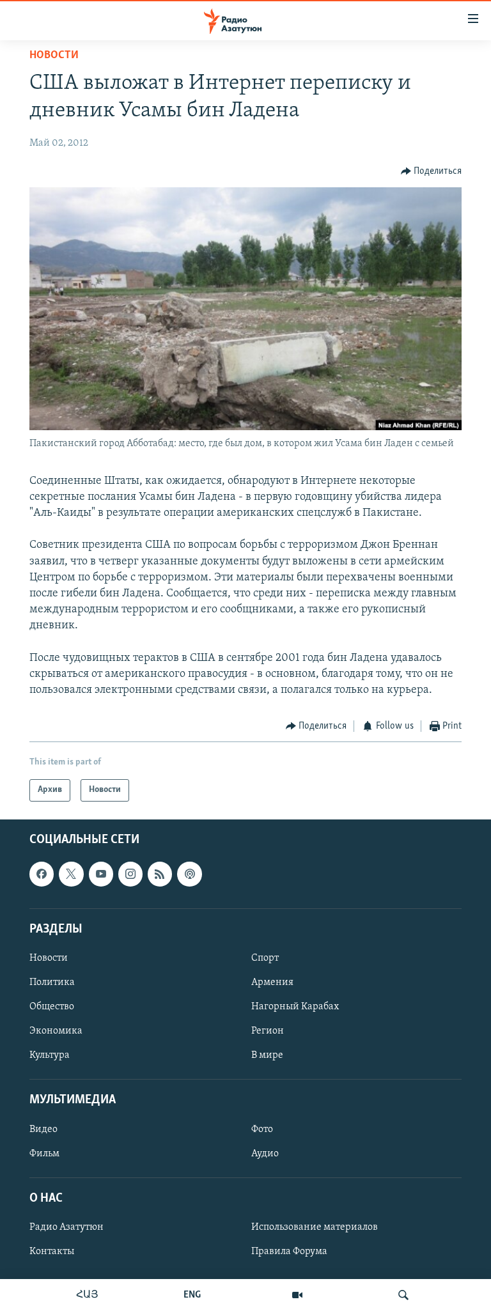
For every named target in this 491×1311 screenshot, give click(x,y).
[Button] (431, 171)
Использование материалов (314, 1227)
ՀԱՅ (87, 1295)
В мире (267, 1055)
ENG (192, 1295)
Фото (262, 1129)
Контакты (51, 1251)
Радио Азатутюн (66, 1227)
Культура (49, 1055)
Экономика (55, 1031)
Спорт (265, 958)
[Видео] (297, 1295)
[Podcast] (189, 874)
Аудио (265, 1153)
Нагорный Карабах (295, 1007)
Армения (272, 982)
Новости (54, 55)
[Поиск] (403, 1295)
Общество (51, 1007)
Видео (43, 1129)
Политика (52, 982)
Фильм (44, 1153)
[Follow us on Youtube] (101, 874)
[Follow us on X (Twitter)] (71, 874)
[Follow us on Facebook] (41, 874)
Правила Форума (289, 1251)
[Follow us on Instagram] (130, 874)
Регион (267, 1031)
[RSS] (160, 874)
